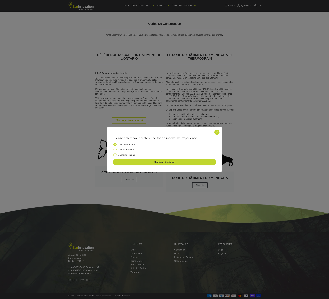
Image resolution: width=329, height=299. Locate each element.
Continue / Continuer (164, 162)
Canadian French (126, 155)
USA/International (126, 144)
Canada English (126, 150)
